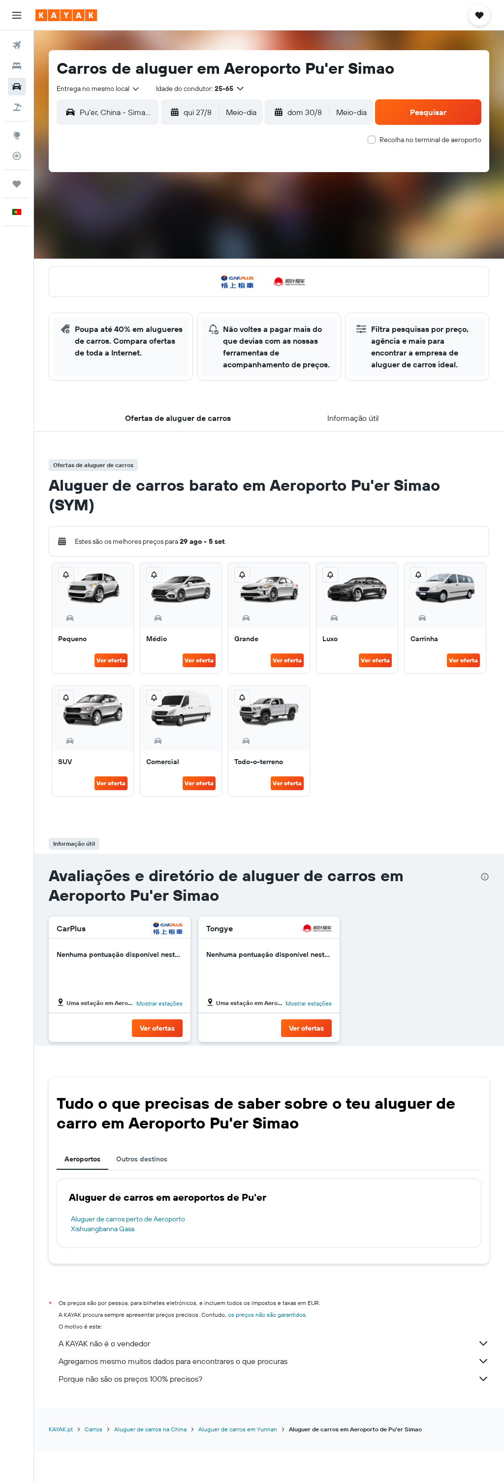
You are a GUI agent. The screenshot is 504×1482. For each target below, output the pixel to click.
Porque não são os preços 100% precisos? (130, 1379)
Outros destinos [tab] (141, 1159)
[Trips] (17, 184)
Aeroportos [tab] (82, 1159)
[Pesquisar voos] (17, 45)
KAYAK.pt (61, 1429)
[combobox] (98, 88)
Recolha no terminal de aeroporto (430, 139)
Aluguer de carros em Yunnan (237, 1429)
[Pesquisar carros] (17, 86)
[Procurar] (17, 66)
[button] (17, 15)
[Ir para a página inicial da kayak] (66, 15)
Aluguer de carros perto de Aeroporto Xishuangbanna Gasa (128, 1224)
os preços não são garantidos (267, 1314)
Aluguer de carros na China (150, 1429)
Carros (93, 1429)
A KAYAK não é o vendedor (104, 1343)
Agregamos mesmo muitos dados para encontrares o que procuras (173, 1361)
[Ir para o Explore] (17, 135)
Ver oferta (111, 660)
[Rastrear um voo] (17, 156)
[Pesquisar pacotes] (17, 107)
